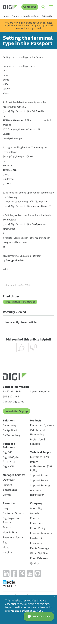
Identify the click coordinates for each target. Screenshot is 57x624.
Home (6, 16)
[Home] (10, 7)
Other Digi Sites (39, 553)
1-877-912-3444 (12, 392)
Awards (34, 513)
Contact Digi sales (13, 402)
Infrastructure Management (20, 302)
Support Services (40, 485)
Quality (34, 563)
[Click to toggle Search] (44, 7)
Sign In (7, 542)
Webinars (8, 552)
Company (36, 503)
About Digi (36, 508)
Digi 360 (7, 452)
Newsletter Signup (16, 411)
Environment (37, 523)
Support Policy (39, 480)
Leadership (36, 538)
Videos (7, 547)
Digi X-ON (8, 467)
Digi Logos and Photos (11, 520)
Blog (5, 508)
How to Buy (10, 532)
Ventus (7, 495)
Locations (36, 543)
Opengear (9, 480)
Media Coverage (39, 548)
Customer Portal (40, 457)
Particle (7, 485)
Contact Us (29, 7)
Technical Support (41, 452)
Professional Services (37, 442)
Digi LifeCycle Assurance (11, 459)
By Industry (9, 425)
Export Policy (37, 528)
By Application (11, 430)
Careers (34, 518)
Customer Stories (13, 513)
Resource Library (13, 537)
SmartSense (10, 490)
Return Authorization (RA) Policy (41, 466)
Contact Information (16, 387)
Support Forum (39, 475)
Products (35, 420)
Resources (9, 503)
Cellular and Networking (37, 432)
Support (16, 16)
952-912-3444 (11, 397)
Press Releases (39, 558)
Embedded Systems (42, 425)
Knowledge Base (30, 16)
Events (7, 527)
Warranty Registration (37, 493)
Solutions (9, 420)
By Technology (11, 435)
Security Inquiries (40, 392)
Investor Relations (41, 533)
